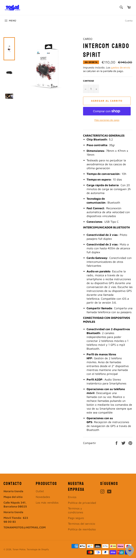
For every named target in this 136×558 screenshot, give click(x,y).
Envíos (72, 497)
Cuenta (128, 20)
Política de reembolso (82, 529)
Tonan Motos (19, 549)
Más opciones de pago (106, 119)
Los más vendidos (47, 502)
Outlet (40, 491)
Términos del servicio (81, 523)
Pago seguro (76, 518)
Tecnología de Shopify (38, 549)
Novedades (43, 496)
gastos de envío (120, 67)
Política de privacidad (82, 502)
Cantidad (88, 80)
